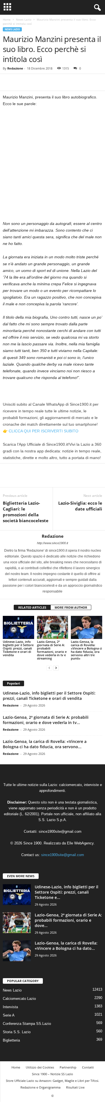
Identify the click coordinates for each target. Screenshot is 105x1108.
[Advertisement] (52, 166)
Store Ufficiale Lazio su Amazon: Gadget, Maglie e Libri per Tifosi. (52, 1081)
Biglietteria (11, 1040)
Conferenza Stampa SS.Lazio (27, 1024)
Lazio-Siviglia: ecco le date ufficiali (80, 506)
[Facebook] (8, 82)
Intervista (10, 1007)
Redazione (15, 68)
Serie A (9, 1015)
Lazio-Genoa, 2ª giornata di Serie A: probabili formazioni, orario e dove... (68, 920)
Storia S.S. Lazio (17, 1032)
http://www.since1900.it (52, 543)
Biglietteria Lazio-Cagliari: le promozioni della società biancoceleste (25, 511)
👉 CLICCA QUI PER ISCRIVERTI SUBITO (40, 431)
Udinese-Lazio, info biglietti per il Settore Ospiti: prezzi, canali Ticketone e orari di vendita (18, 648)
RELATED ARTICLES (32, 607)
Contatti (88, 1067)
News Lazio (23, 19)
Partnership (68, 1067)
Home (7, 19)
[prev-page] (49, 668)
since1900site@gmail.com (60, 831)
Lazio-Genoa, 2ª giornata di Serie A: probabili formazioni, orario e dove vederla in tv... (45, 720)
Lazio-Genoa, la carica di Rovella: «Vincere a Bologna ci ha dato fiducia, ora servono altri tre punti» (86, 649)
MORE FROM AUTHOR (71, 607)
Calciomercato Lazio (19, 999)
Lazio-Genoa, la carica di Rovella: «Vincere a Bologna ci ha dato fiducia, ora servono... (45, 744)
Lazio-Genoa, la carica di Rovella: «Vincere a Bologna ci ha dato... (66, 945)
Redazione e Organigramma (40, 1087)
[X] (21, 82)
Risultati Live (75, 1087)
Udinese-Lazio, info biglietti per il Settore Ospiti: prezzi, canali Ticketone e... (66, 892)
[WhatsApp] (47, 82)
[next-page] (56, 668)
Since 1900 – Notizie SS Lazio (52, 1074)
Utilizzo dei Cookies (40, 1067)
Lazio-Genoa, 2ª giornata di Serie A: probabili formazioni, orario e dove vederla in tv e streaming (52, 649)
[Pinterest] (34, 82)
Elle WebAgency (80, 843)
